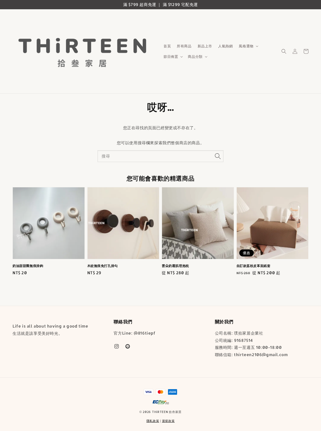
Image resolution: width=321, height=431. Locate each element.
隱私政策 (152, 421)
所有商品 (184, 46)
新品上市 (205, 46)
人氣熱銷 (225, 46)
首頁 (167, 46)
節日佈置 (171, 56)
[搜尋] (217, 156)
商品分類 (195, 56)
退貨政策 (168, 421)
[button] (283, 51)
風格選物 (246, 46)
